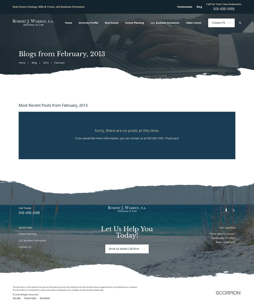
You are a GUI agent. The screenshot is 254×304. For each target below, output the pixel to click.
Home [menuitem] (68, 22)
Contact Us (218, 22)
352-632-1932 (223, 9)
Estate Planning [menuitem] (134, 22)
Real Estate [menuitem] (112, 22)
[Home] (33, 23)
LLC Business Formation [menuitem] (165, 22)
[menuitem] (17, 298)
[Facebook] (226, 210)
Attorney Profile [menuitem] (88, 22)
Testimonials (184, 6)
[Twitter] (233, 210)
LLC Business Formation (32, 240)
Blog (199, 6)
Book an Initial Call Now (124, 248)
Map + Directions (225, 242)
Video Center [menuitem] (194, 22)
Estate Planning (28, 233)
